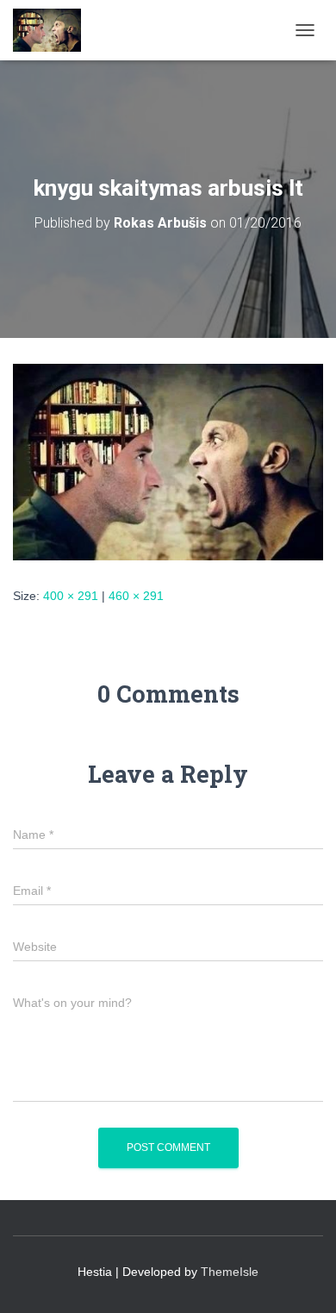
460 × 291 (136, 596)
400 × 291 (70, 596)
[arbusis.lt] (53, 30)
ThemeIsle (229, 1272)
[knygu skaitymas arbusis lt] (168, 461)
